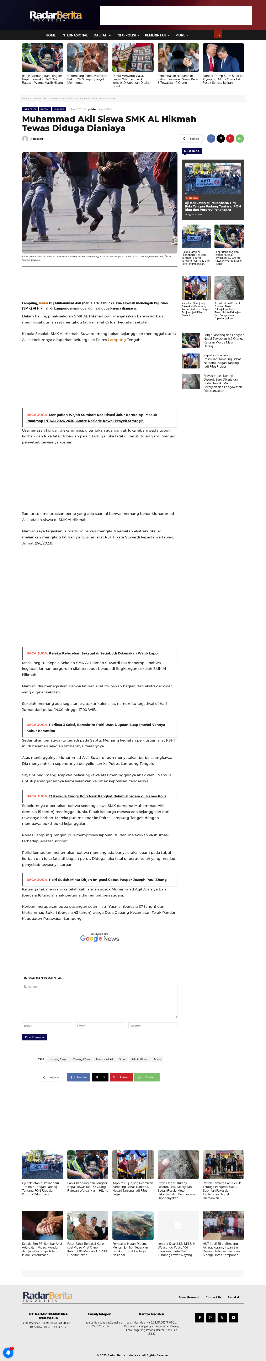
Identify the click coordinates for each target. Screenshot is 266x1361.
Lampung (117, 340)
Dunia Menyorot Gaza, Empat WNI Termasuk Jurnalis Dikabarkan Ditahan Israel (131, 81)
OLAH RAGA (192, 198)
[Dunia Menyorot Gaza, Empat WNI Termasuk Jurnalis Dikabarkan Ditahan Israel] (133, 57)
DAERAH (45, 109)
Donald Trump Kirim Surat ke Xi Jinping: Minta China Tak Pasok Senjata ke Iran (223, 79)
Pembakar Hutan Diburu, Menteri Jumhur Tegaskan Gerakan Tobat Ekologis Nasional (130, 1249)
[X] (221, 138)
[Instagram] (211, 1317)
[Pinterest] (230, 138)
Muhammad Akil (104, 1059)
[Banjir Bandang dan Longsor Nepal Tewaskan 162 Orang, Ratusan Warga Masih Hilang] (42, 57)
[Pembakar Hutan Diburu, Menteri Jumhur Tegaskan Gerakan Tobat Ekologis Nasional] (133, 1225)
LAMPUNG (59, 109)
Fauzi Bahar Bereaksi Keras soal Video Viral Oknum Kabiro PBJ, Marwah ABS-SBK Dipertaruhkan (87, 1249)
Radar (43, 303)
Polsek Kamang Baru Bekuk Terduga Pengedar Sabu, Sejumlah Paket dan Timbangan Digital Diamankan (222, 1190)
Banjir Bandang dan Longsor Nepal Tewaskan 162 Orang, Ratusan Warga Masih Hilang (42, 79)
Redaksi (38, 138)
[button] (218, 34)
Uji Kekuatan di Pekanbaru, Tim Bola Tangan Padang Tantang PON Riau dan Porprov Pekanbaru (213, 206)
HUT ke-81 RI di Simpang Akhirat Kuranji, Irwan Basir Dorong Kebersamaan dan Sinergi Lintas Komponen (221, 1249)
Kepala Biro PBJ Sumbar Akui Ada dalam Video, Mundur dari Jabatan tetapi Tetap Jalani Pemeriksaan (42, 1249)
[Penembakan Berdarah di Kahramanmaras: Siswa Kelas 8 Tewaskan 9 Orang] (178, 57)
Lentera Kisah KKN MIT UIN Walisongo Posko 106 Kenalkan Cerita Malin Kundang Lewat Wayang (177, 1249)
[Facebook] (211, 138)
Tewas (157, 1059)
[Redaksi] (26, 139)
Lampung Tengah (58, 1059)
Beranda (26, 98)
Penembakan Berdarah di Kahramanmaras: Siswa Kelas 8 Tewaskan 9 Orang (178, 79)
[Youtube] (233, 1317)
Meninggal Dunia (81, 1059)
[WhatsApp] (240, 138)
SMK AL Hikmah (139, 1059)
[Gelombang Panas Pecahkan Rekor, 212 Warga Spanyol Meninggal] (87, 57)
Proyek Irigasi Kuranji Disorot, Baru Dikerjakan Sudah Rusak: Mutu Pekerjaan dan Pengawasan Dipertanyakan (228, 311)
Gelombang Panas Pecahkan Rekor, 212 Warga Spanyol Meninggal (87, 79)
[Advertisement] (176, 15)
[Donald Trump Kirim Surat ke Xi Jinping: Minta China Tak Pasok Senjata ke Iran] (223, 57)
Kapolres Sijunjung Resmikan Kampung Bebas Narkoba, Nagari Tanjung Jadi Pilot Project (196, 309)
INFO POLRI (39, 98)
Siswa (122, 1059)
